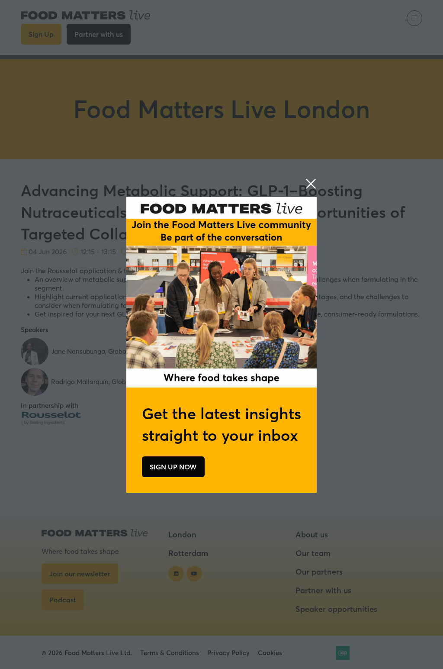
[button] (311, 184)
